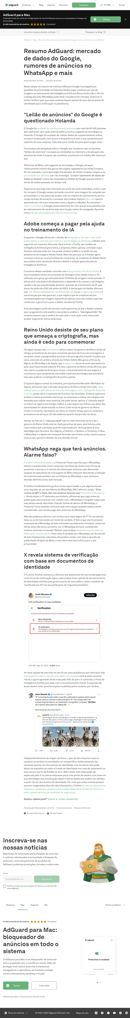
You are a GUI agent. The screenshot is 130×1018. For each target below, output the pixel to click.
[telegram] (120, 1012)
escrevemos (52, 349)
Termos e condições (45, 886)
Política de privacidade (23, 886)
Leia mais (44, 985)
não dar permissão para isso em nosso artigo (53, 212)
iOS (45, 905)
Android (34, 905)
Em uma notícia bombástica (38, 462)
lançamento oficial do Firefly (84, 271)
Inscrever (47, 879)
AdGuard (27, 40)
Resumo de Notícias (82, 808)
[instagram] (96, 1012)
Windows (10, 905)
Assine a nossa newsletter (62, 799)
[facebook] (102, 1012)
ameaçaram (69, 363)
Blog (35, 40)
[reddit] (126, 1012)
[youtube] (114, 1012)
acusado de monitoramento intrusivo (56, 128)
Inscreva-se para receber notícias (39, 32)
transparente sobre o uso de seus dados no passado (51, 676)
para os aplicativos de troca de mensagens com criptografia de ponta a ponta (64, 390)
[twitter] (108, 1012)
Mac (23, 905)
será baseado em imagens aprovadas (64, 291)
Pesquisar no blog (93, 32)
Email (5, 873)
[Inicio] (11, 5)
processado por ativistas (37, 175)
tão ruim (90, 199)
